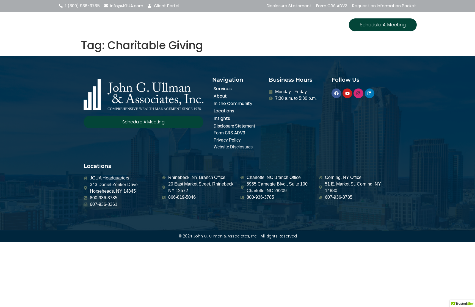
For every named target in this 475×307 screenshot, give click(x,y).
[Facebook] (336, 93)
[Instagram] (358, 93)
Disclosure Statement (234, 126)
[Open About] (190, 24)
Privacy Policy (227, 140)
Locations (224, 111)
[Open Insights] (335, 24)
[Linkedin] (369, 93)
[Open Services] (164, 24)
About (220, 96)
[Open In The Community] (270, 24)
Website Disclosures (233, 147)
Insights (222, 118)
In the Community (233, 104)
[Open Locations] (305, 24)
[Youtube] (347, 93)
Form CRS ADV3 (229, 132)
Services (223, 89)
